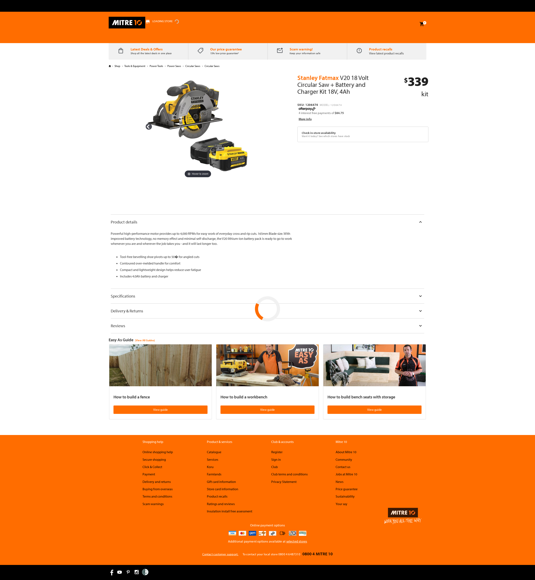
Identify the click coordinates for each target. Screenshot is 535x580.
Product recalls (380, 49)
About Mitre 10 (346, 452)
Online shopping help (158, 452)
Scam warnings (153, 504)
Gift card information (221, 482)
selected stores (296, 541)
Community (344, 459)
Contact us (343, 467)
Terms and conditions (157, 496)
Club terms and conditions (289, 474)
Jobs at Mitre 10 (346, 474)
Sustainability (345, 496)
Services (212, 459)
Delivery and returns (157, 482)
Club (274, 467)
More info (305, 119)
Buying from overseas (158, 489)
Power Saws (174, 66)
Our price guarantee (226, 49)
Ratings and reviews (221, 504)
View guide (160, 410)
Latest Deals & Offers (147, 49)
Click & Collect (152, 467)
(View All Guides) (145, 340)
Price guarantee (347, 489)
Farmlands (214, 474)
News (339, 482)
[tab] (267, 221)
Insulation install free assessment (229, 511)
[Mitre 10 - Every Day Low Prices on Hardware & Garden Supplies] (127, 22)
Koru (210, 467)
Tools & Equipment (135, 66)
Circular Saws (193, 66)
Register (277, 452)
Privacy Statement (284, 482)
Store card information (222, 489)
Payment (149, 474)
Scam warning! (301, 49)
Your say (341, 504)
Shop (117, 66)
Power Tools (156, 66)
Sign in (276, 459)
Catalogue (214, 452)
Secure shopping (154, 459)
